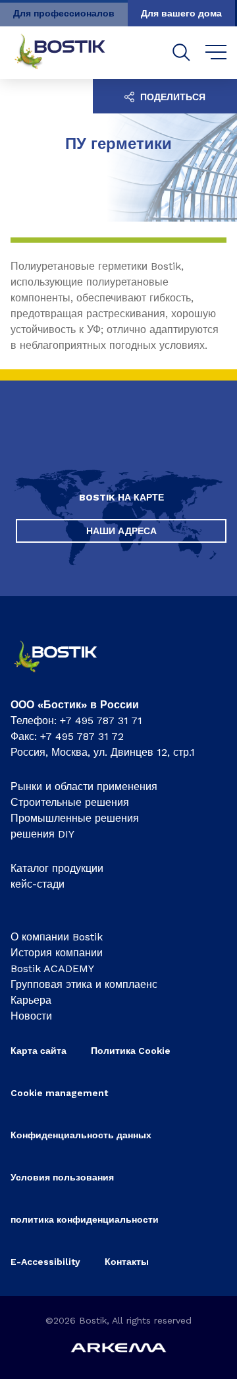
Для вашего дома (181, 13)
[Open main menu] (216, 53)
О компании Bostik (57, 937)
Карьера (31, 1000)
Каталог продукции (57, 868)
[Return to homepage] (70, 53)
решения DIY (42, 834)
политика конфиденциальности (85, 1219)
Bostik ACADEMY (52, 968)
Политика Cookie (131, 1050)
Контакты (127, 1261)
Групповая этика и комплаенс (84, 984)
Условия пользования (62, 1177)
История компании (57, 952)
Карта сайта (38, 1050)
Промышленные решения (75, 818)
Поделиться (171, 97)
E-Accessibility (45, 1261)
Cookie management (59, 1093)
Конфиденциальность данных (81, 1135)
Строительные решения (70, 802)
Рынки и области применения (84, 786)
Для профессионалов (64, 13)
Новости (31, 1016)
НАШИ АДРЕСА (121, 531)
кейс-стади (38, 884)
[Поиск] (181, 52)
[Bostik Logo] (64, 675)
